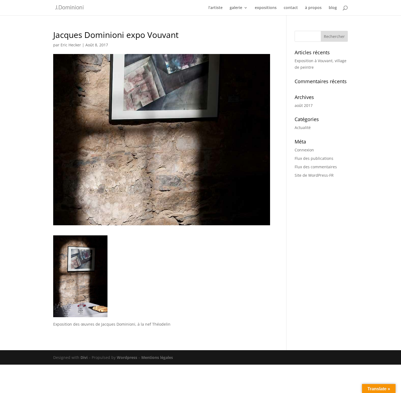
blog (333, 8)
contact (291, 8)
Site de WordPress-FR (314, 175)
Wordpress (127, 357)
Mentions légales (157, 357)
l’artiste (215, 8)
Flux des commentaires (316, 166)
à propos (313, 8)
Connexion (304, 149)
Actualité (303, 127)
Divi (84, 357)
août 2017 (304, 105)
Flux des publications (314, 158)
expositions (266, 8)
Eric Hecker (71, 44)
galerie (236, 8)
